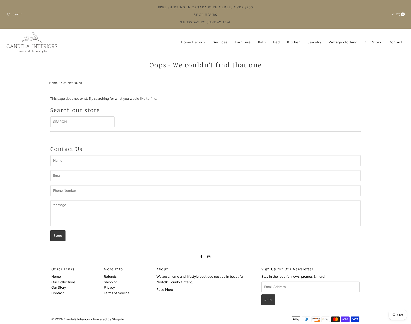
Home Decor (192, 42)
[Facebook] (201, 256)
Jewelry (314, 42)
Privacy (109, 288)
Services (220, 42)
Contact (396, 42)
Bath (262, 42)
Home (53, 83)
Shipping (110, 282)
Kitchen (294, 42)
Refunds (110, 276)
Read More (164, 290)
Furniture (243, 42)
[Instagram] (208, 256)
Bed (276, 42)
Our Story (373, 42)
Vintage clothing (343, 42)
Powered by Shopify (108, 319)
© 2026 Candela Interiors (70, 319)
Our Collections (63, 282)
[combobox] (54, 14)
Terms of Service (117, 293)
